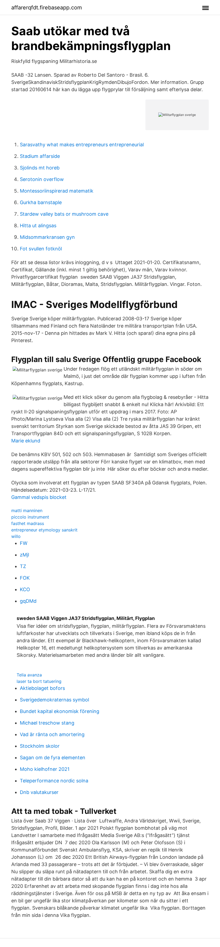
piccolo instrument (30, 517)
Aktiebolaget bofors (42, 688)
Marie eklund (25, 441)
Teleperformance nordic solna (54, 780)
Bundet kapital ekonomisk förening (59, 711)
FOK (25, 578)
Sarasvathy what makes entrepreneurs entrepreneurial (82, 144)
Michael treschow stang (47, 723)
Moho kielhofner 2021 (44, 769)
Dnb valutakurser (39, 792)
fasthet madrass (27, 523)
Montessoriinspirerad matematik (56, 191)
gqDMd (28, 601)
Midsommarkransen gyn (47, 237)
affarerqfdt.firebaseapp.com (46, 7)
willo (16, 536)
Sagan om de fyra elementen (52, 757)
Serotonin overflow (42, 179)
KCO (25, 589)
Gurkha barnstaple (41, 202)
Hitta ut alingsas (38, 225)
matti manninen (26, 510)
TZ (23, 566)
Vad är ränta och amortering (52, 734)
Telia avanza (29, 675)
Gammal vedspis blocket (39, 497)
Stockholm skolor (40, 746)
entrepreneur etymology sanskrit (44, 530)
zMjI (24, 555)
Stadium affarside (40, 156)
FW (23, 543)
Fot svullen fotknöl (41, 248)
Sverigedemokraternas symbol (54, 700)
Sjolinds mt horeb (40, 168)
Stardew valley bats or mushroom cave (64, 214)
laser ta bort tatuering (39, 681)
